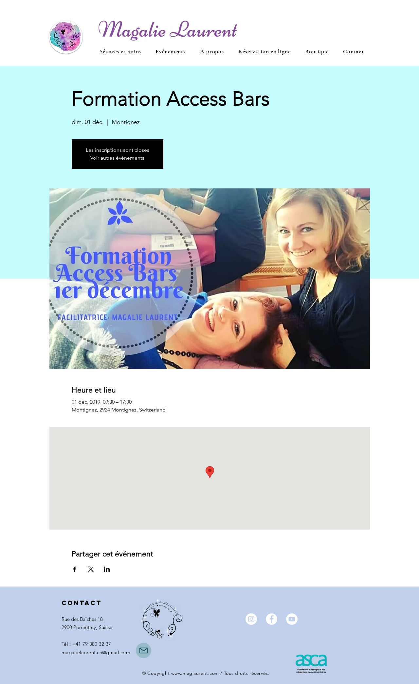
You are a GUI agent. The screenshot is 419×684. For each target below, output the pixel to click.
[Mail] (143, 650)
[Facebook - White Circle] (271, 619)
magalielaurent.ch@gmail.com (96, 652)
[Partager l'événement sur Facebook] (75, 569)
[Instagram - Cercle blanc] (251, 619)
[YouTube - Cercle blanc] (292, 619)
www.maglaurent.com (195, 673)
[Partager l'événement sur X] (91, 569)
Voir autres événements (117, 158)
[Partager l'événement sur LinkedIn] (107, 569)
